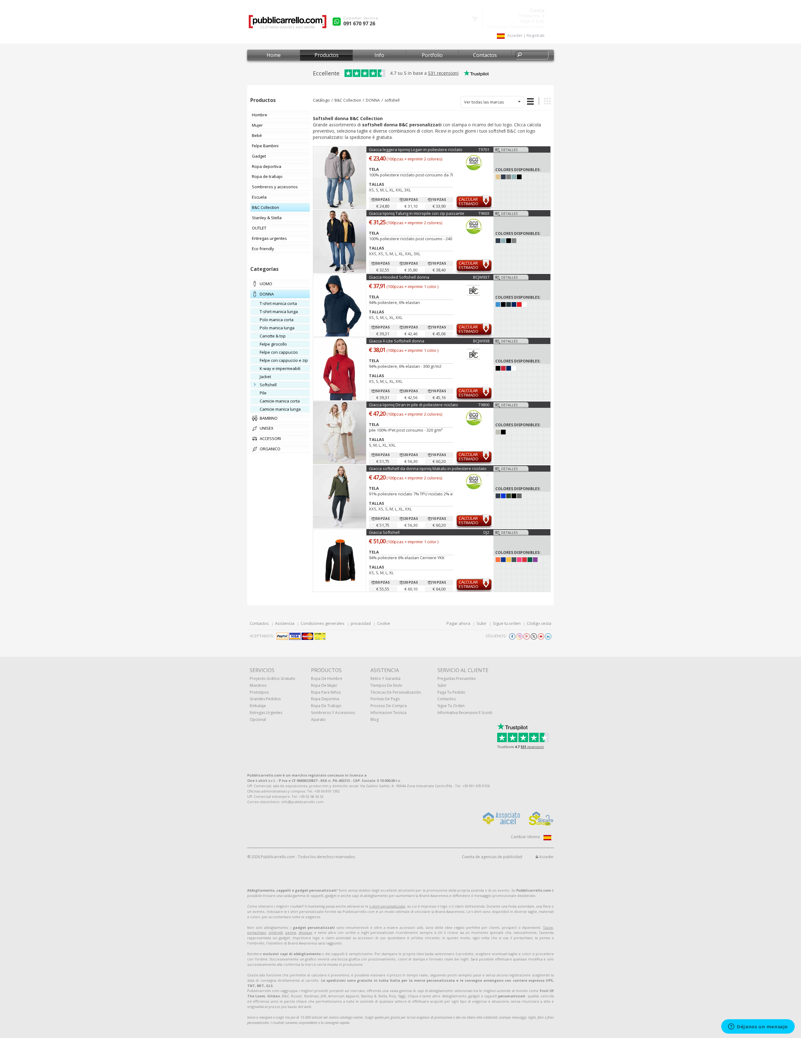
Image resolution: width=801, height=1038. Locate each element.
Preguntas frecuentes (456, 678)
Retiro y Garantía (385, 678)
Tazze (548, 927)
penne (290, 932)
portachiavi (256, 932)
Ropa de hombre (326, 678)
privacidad (361, 623)
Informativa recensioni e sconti (464, 712)
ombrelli (275, 932)
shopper (305, 932)
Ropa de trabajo (326, 705)
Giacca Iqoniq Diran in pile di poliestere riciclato (413, 405)
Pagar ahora (458, 623)
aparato (318, 719)
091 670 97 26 (359, 23)
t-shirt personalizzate (387, 906)
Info (379, 55)
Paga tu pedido (451, 692)
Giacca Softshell (384, 532)
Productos (326, 55)
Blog (374, 719)
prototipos (259, 692)
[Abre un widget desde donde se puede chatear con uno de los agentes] (758, 1027)
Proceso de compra (388, 705)
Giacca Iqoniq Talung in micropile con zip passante (416, 213)
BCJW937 (481, 277)
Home (274, 55)
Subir (482, 623)
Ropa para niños (326, 692)
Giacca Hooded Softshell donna (399, 277)
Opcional (258, 719)
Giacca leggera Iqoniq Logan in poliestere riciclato (415, 149)
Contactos (485, 55)
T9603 (483, 213)
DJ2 (486, 532)
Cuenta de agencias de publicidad (492, 856)
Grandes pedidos (265, 698)
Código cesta (539, 623)
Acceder (546, 856)
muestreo (258, 685)
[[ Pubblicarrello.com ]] (287, 23)
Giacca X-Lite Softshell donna (396, 341)
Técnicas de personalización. (396, 692)
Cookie (383, 623)
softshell (392, 100)
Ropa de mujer (324, 685)
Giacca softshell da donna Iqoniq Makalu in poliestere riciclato (428, 468)
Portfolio (432, 55)
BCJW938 (481, 341)
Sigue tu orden (507, 623)
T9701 (483, 149)
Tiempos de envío (386, 685)
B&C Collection (347, 100)
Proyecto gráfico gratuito (272, 678)
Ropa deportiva (325, 698)
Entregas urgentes (266, 712)
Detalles (509, 149)
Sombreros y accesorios (333, 712)
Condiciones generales (322, 623)
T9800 (483, 405)
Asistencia (284, 623)
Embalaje (258, 705)
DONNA (373, 100)
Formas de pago (385, 698)
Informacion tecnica (388, 712)
